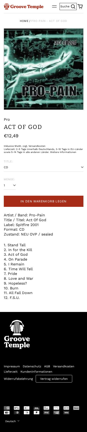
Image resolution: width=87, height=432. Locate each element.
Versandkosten (63, 366)
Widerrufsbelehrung (18, 378)
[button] (80, 6)
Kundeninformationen (36, 371)
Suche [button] (68, 6)
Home (24, 21)
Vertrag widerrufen (54, 378)
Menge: (9, 179)
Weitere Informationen (63, 152)
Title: (8, 161)
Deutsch (11, 421)
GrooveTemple (23, 391)
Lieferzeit (11, 371)
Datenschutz (32, 366)
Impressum (12, 366)
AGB (47, 366)
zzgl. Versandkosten (34, 146)
